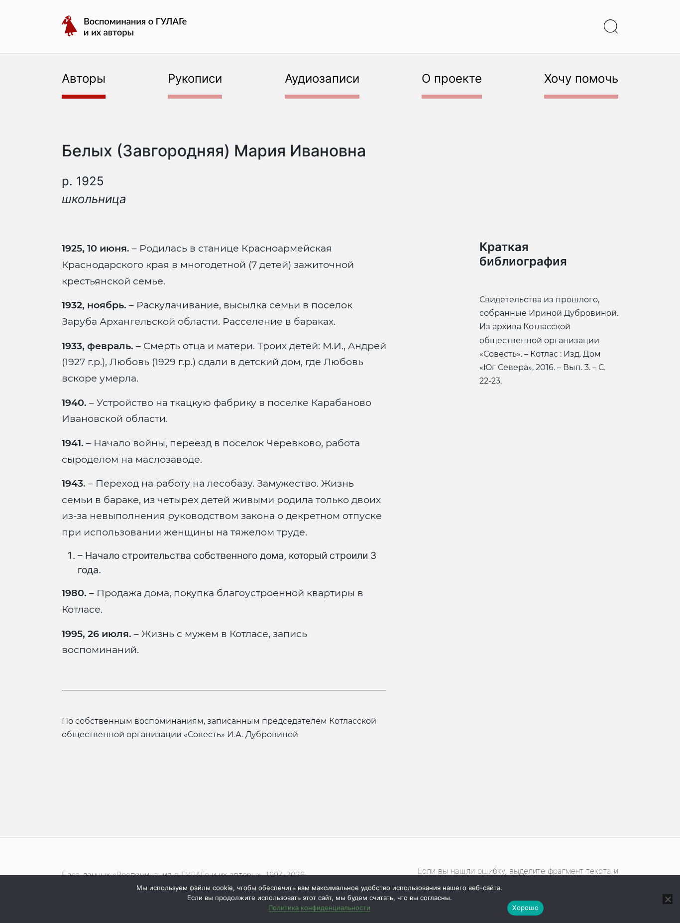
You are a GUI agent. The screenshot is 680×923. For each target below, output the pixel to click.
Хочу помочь (581, 78)
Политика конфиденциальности (319, 908)
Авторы (84, 78)
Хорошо (525, 908)
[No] (668, 899)
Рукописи (195, 78)
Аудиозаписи (322, 78)
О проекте (452, 78)
